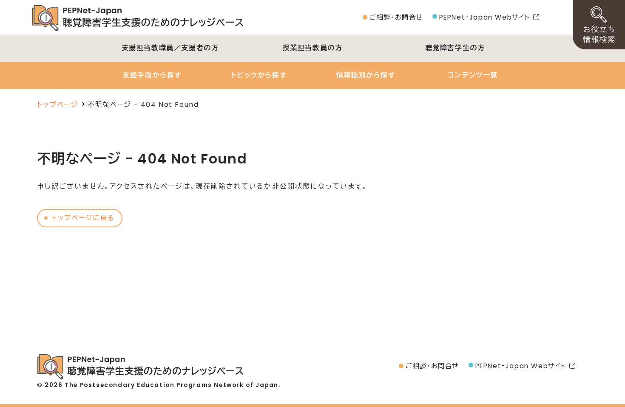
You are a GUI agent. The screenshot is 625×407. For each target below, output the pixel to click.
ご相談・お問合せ (396, 17)
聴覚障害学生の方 (455, 48)
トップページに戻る (83, 217)
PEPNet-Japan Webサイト (485, 17)
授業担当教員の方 (313, 48)
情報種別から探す (366, 75)
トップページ (57, 104)
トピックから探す (259, 75)
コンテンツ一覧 (473, 75)
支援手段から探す (152, 75)
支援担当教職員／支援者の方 (170, 48)
